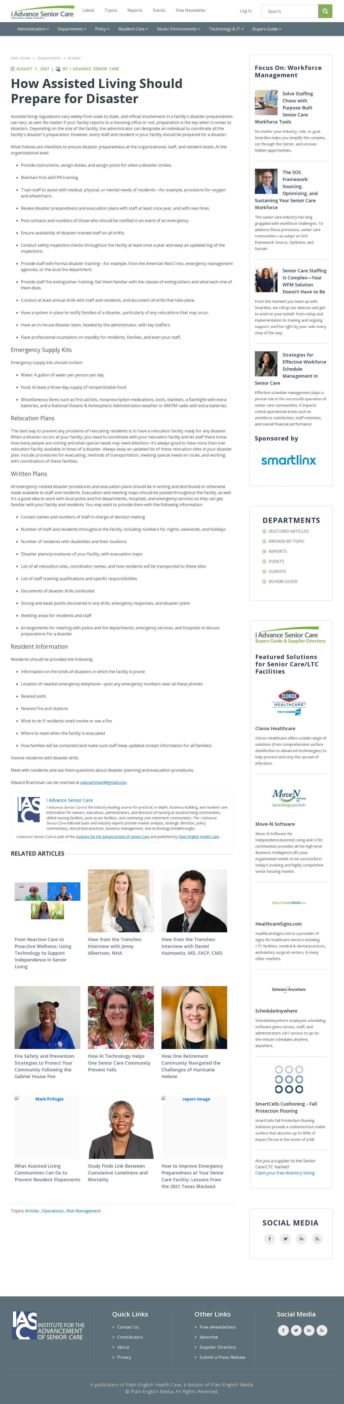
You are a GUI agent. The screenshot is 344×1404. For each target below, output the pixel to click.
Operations (52, 1211)
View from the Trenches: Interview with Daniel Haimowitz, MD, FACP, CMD (191, 946)
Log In (246, 11)
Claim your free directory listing (285, 1173)
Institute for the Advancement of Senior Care (112, 836)
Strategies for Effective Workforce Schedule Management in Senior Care (290, 369)
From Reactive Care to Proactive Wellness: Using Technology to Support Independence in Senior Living (43, 953)
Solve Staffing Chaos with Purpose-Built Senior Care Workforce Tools (284, 108)
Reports (135, 10)
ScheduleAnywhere (276, 1011)
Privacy (124, 1357)
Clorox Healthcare (275, 728)
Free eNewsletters (218, 1327)
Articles (74, 57)
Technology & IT (224, 29)
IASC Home (20, 57)
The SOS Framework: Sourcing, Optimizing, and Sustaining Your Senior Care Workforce (286, 189)
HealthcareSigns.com (278, 924)
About (123, 1347)
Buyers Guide (265, 29)
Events (159, 10)
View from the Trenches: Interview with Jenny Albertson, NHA (115, 946)
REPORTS (278, 551)
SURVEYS (277, 571)
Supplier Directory (218, 1347)
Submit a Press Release (223, 1357)
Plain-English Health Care (199, 836)
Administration (31, 29)
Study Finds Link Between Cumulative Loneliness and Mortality (118, 1172)
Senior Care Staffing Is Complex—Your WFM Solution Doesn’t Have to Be (305, 281)
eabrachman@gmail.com (103, 782)
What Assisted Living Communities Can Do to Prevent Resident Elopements (47, 1172)
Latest (88, 10)
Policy (100, 29)
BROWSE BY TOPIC (287, 541)
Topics (111, 10)
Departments (70, 29)
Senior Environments (177, 29)
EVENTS (276, 561)
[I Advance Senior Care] (43, 12)
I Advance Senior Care (94, 69)
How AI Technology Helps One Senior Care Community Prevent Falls (119, 1063)
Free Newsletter (191, 10)
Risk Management (83, 1211)
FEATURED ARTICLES (289, 531)
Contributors (130, 1337)
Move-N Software (275, 824)
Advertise (209, 1337)
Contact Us (128, 1327)
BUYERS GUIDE (283, 581)
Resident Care (131, 29)
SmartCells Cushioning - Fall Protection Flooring (286, 1107)
